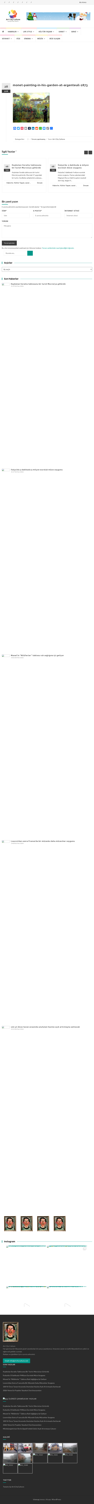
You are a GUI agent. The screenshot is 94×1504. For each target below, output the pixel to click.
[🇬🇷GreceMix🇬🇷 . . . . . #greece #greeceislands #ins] (67, 1306)
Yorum (5, 221)
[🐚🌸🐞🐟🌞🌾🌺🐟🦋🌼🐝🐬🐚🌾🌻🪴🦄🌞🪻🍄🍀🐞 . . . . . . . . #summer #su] (26, 1306)
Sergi (73, 31)
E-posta (37, 211)
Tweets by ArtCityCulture (13, 1487)
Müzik (40, 38)
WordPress (56, 1499)
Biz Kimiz (82, 2)
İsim (4, 211)
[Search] (30, 253)
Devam (39, 183)
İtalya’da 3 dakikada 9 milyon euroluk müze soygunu (37, 470)
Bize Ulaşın (55, 38)
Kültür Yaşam (45, 31)
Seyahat (6, 38)
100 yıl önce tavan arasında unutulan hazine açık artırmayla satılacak (45, 1027)
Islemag (36, 1499)
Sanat (62, 31)
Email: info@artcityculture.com (16, 1361)
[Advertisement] (47, 60)
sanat (27, 183)
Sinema (27, 38)
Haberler (12, 31)
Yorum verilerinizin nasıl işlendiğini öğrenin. (58, 248)
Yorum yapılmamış (38, 139)
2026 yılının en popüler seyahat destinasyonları (22, 1390)
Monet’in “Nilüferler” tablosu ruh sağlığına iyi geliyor (37, 655)
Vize (18, 38)
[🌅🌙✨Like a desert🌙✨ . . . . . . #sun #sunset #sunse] (67, 1266)
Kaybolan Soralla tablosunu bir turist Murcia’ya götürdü (38, 284)
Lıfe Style (27, 31)
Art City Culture (59, 139)
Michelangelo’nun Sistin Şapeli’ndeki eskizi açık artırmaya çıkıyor (29, 1429)
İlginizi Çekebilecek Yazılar (22, 1398)
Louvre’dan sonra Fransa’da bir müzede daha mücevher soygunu (43, 841)
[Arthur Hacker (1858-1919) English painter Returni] (26, 1266)
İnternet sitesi (72, 211)
